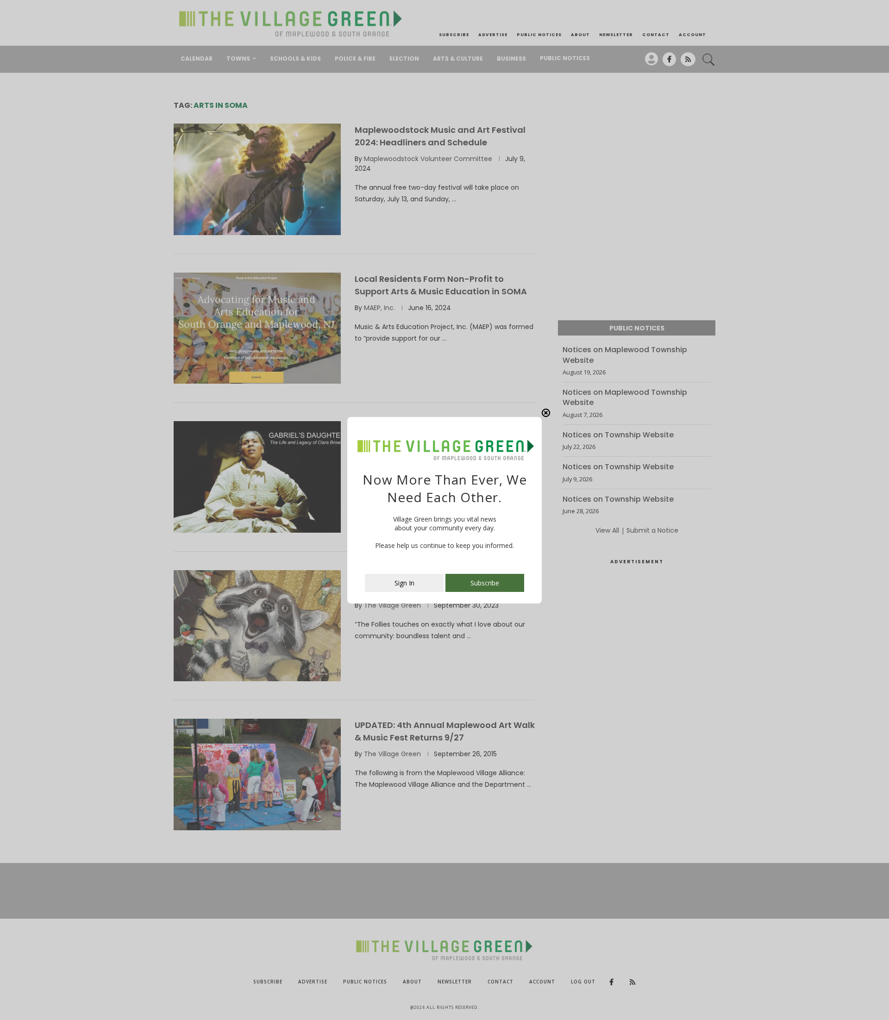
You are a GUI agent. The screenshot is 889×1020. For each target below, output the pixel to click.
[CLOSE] (546, 412)
